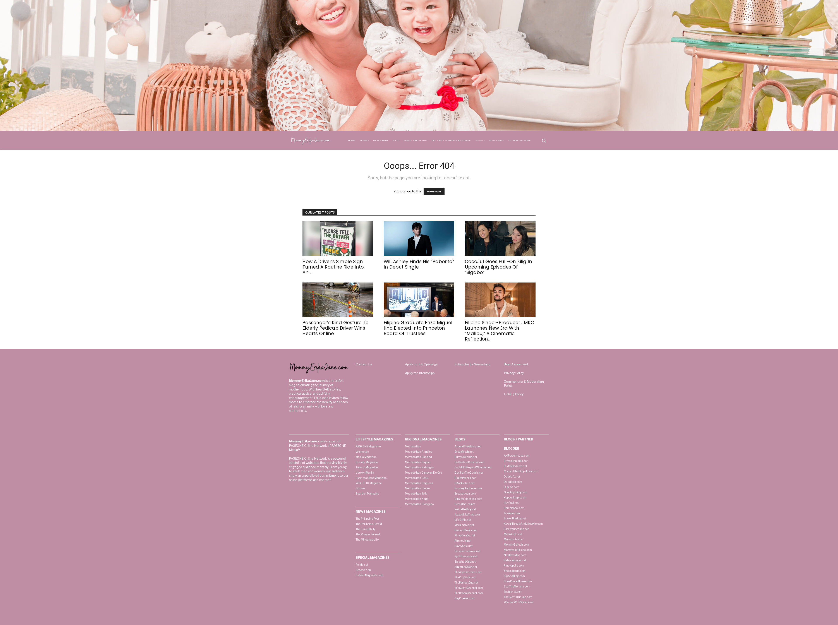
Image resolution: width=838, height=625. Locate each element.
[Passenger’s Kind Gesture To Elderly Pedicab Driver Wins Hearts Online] (337, 300)
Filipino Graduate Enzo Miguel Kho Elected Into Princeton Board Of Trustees (418, 328)
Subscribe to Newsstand (472, 364)
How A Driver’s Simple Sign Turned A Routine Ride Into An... (333, 267)
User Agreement (516, 364)
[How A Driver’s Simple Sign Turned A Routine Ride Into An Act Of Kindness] (337, 238)
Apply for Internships (420, 373)
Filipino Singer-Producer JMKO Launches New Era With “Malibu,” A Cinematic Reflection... (499, 330)
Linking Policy (514, 394)
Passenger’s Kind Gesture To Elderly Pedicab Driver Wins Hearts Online (335, 328)
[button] (544, 140)
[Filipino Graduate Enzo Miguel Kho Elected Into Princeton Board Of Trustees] (419, 300)
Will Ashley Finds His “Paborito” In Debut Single (419, 264)
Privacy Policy (514, 373)
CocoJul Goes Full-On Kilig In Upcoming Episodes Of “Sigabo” (498, 267)
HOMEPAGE (434, 191)
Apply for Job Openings (421, 364)
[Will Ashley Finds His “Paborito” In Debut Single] (419, 238)
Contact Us (364, 364)
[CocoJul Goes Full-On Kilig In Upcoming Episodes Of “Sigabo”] (500, 238)
